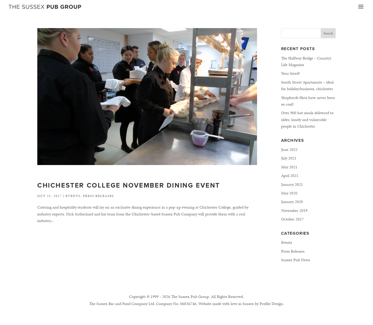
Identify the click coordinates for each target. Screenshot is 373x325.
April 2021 (289, 175)
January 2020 (292, 202)
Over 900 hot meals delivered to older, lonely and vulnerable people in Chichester (307, 119)
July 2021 (288, 158)
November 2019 (294, 210)
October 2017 (292, 219)
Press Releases (98, 196)
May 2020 (289, 193)
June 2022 (289, 149)
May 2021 (289, 167)
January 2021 (292, 184)
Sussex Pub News (295, 260)
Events (72, 196)
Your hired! (290, 73)
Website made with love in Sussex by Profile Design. (241, 304)
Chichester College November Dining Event (128, 185)
